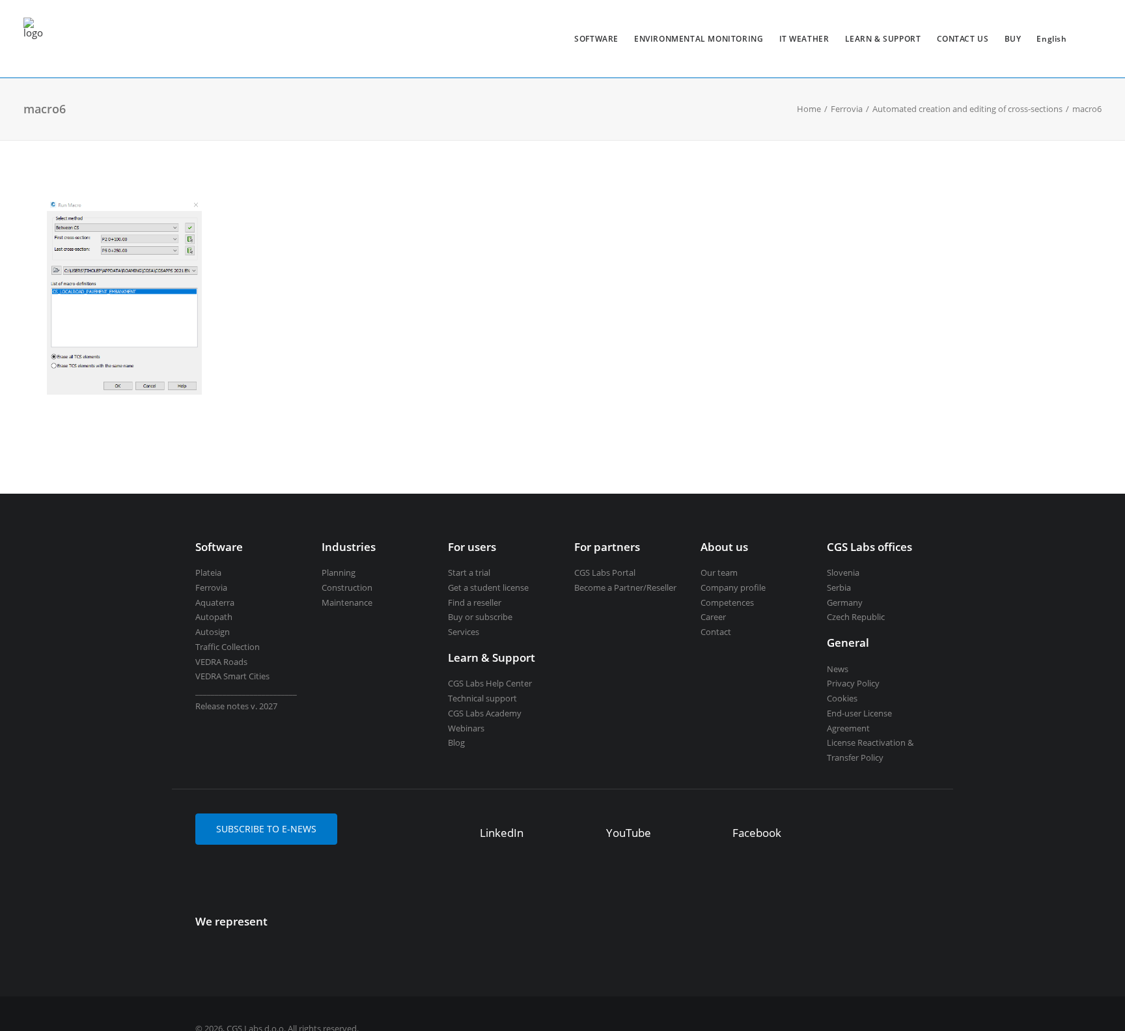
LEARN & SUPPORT (883, 38)
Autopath (213, 617)
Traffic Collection (227, 647)
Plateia (208, 572)
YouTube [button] (628, 832)
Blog (456, 742)
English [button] (1051, 38)
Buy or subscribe (480, 617)
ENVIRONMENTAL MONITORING (698, 38)
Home (809, 109)
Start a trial (469, 572)
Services (463, 632)
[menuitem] (596, 39)
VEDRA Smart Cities (232, 676)
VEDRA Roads (221, 662)
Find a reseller (474, 602)
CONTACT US (963, 38)
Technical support (482, 698)
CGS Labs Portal (604, 572)
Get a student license (488, 587)
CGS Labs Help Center (490, 683)
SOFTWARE (596, 38)
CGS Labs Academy (484, 713)
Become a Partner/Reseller (625, 587)
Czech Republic (856, 617)
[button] (460, 834)
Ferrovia (847, 109)
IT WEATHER (804, 38)
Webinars (466, 728)
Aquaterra (214, 602)
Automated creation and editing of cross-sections (967, 109)
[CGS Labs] (33, 39)
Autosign (212, 632)
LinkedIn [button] (501, 832)
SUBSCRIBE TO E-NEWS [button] (266, 829)
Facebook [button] (756, 832)
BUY (1013, 38)
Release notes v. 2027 (236, 706)
